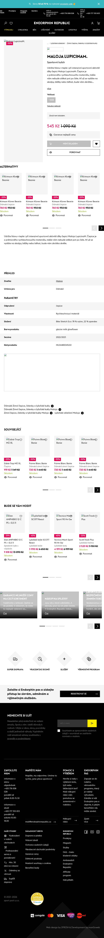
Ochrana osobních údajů (37, 845)
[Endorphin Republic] (52, 23)
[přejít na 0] (45, 577)
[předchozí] (94, 228)
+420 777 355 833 (93, 13)
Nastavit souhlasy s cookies (38, 863)
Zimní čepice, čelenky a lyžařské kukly (82, 43)
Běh (34, 30)
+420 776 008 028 (67, 13)
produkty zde (66, 4)
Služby (66, 848)
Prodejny (12, 11)
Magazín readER (23, 12)
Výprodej (8, 30)
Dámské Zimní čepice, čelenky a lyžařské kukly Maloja (30, 409)
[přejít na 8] (58, 577)
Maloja (59, 281)
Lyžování (45, 30)
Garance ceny (32, 854)
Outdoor (59, 30)
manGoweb (94, 927)
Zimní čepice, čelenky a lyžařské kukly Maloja (26, 413)
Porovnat (8, 215)
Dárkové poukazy (33, 859)
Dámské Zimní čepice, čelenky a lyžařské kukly (27, 406)
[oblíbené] (11, 23)
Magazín (67, 843)
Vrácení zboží (31, 840)
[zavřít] (99, 4)
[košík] (98, 23)
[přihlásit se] (92, 23)
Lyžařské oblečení (58, 43)
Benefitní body (32, 868)
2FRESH (65, 927)
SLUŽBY (52, 33)
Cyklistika (23, 30)
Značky (96, 30)
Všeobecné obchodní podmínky (40, 850)
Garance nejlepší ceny (65, 135)
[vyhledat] (5, 23)
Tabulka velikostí (54, 106)
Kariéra (35, 11)
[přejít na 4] (52, 577)
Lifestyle (73, 30)
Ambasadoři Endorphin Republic (68, 863)
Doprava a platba (33, 836)
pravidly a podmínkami (18, 739)
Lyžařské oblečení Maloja (67, 413)
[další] (101, 228)
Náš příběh (68, 880)
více (49, 89)
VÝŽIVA (85, 30)
